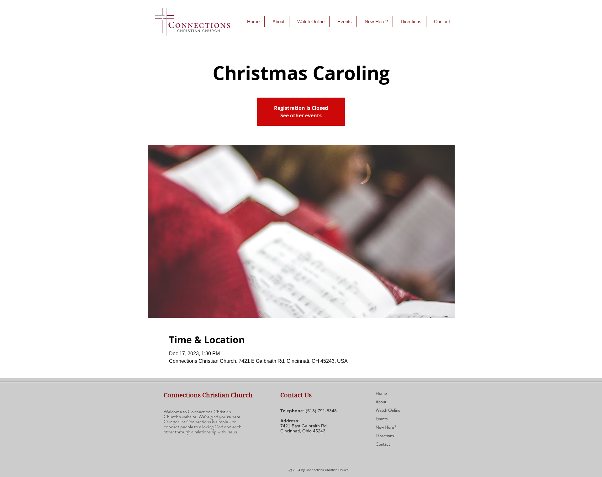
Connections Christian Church (208, 395)
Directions (385, 435)
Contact (383, 444)
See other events (301, 115)
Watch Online (388, 410)
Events (382, 418)
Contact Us (296, 395)
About (381, 402)
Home (381, 393)
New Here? (386, 427)
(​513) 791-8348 (321, 410)
